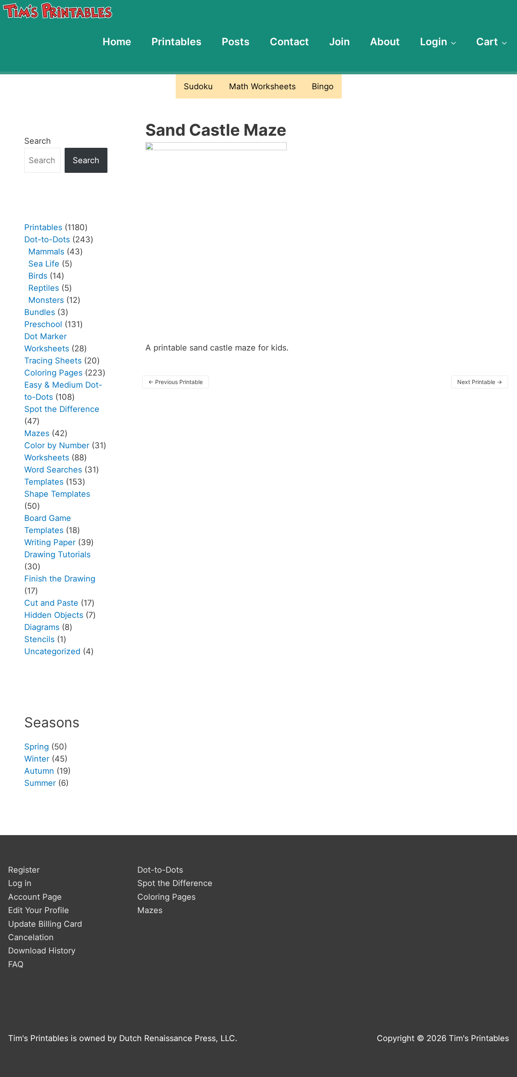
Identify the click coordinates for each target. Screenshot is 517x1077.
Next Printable (479, 381)
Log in (20, 883)
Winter (36, 759)
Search (37, 141)
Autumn (39, 771)
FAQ (15, 964)
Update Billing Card (45, 924)
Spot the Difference (174, 883)
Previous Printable (175, 381)
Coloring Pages (166, 897)
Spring (36, 747)
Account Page (35, 897)
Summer (40, 783)
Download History (42, 950)
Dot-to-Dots (160, 870)
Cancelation (31, 937)
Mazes (149, 910)
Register (24, 870)
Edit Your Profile (38, 910)
